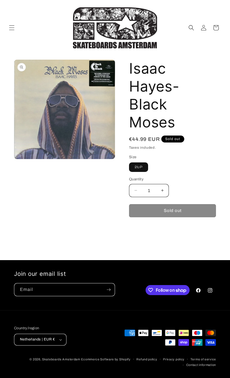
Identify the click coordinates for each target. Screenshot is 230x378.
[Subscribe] (108, 289)
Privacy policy (174, 359)
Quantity (136, 179)
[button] (12, 28)
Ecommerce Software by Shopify (105, 359)
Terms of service (203, 359)
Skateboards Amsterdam (61, 359)
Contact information (201, 365)
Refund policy (146, 359)
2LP (141, 168)
